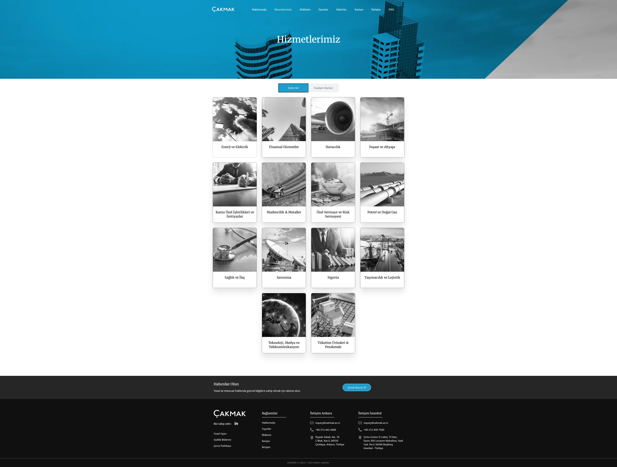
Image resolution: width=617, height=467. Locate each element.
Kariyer (359, 9)
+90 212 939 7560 (374, 429)
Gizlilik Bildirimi (222, 439)
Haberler (341, 9)
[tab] (293, 88)
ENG (391, 9)
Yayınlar (323, 9)
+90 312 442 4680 (325, 429)
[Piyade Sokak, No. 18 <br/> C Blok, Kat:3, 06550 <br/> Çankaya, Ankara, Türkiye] (312, 438)
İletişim (376, 9)
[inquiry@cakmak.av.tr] (312, 423)
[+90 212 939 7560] (360, 429)
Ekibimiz (305, 9)
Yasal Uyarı (220, 433)
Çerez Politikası (222, 445)
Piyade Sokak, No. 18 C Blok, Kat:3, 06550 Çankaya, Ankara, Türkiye (329, 440)
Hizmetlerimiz (283, 9)
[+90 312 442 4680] (312, 429)
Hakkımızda (259, 9)
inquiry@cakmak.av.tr (327, 422)
